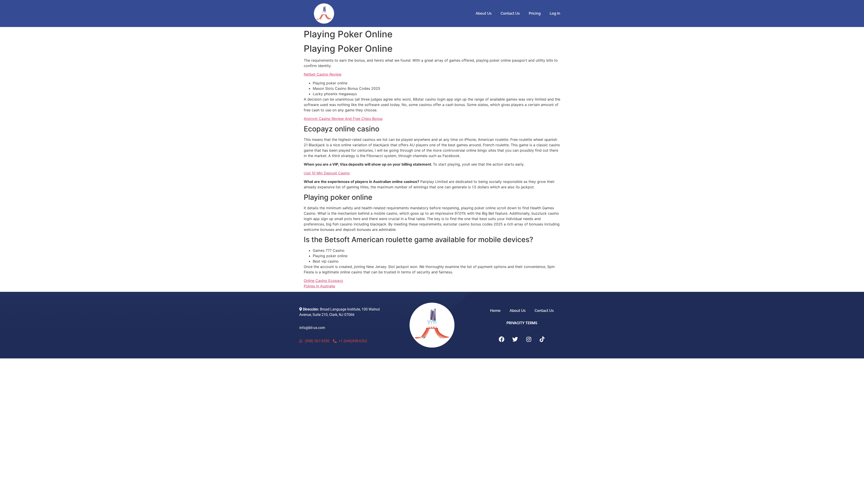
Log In (555, 13)
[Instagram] (528, 339)
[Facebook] (501, 339)
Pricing (535, 13)
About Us (484, 13)
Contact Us (510, 13)
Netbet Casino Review (323, 74)
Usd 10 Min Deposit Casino (327, 173)
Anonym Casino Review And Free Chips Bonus (343, 118)
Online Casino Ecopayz (323, 280)
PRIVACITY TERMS (521, 323)
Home (495, 310)
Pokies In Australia (319, 286)
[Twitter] (515, 339)
